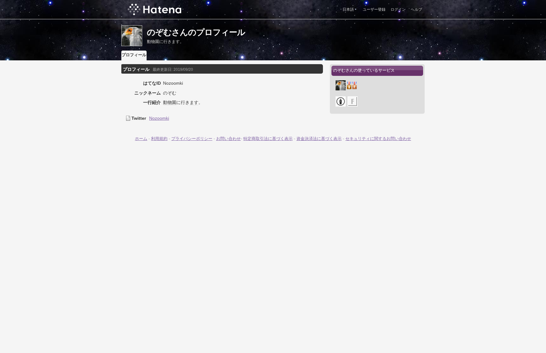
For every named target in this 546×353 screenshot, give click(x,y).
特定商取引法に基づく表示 (268, 138)
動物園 (169, 102)
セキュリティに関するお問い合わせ (378, 138)
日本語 (348, 9)
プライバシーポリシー (191, 138)
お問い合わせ (228, 138)
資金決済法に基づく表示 (319, 138)
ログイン (398, 9)
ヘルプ (416, 9)
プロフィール (134, 54)
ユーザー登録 (374, 9)
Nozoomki (159, 118)
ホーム (141, 138)
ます (194, 102)
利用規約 (159, 138)
